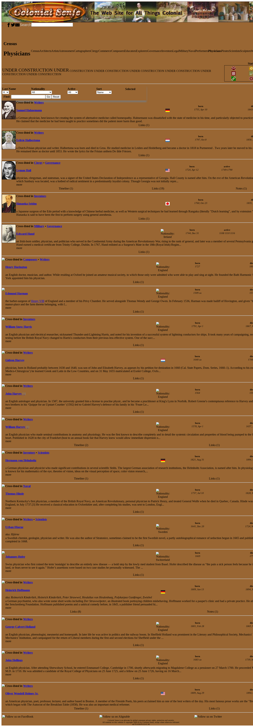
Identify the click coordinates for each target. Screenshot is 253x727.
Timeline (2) (81, 445)
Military (183, 50)
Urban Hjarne (14, 527)
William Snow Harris (18, 326)
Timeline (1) (66, 188)
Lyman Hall (23, 170)
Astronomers (66, 50)
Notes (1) (241, 188)
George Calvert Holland (20, 626)
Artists (55, 50)
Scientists (234, 50)
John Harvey (15, 393)
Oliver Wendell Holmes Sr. (21, 693)
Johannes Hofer (15, 556)
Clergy (94, 50)
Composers (117, 50)
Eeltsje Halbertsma (28, 140)
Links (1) (144, 125)
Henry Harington (16, 267)
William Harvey (17, 426)
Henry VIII (37, 301)
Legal (175, 50)
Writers (39, 102)
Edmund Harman (16, 293)
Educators (130, 50)
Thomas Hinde (14, 493)
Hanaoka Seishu (26, 203)
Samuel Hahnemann (29, 110)
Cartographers (82, 50)
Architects (45, 50)
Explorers (141, 50)
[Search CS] (73, 24)
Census (35, 50)
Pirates (225, 50)
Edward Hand (25, 233)
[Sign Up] (3, 24)
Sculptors (245, 50)
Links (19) (158, 188)
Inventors (167, 50)
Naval (191, 50)
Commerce (104, 50)
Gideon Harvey (14, 360)
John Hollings (14, 660)
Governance (154, 50)
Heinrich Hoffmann (17, 590)
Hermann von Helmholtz (20, 460)
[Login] (5, 24)
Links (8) (75, 611)
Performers (201, 50)
